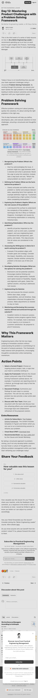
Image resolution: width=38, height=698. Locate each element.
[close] (32, 633)
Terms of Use (27, 672)
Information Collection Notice (22, 674)
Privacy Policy (18, 676)
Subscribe (19, 662)
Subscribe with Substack (20, 668)
